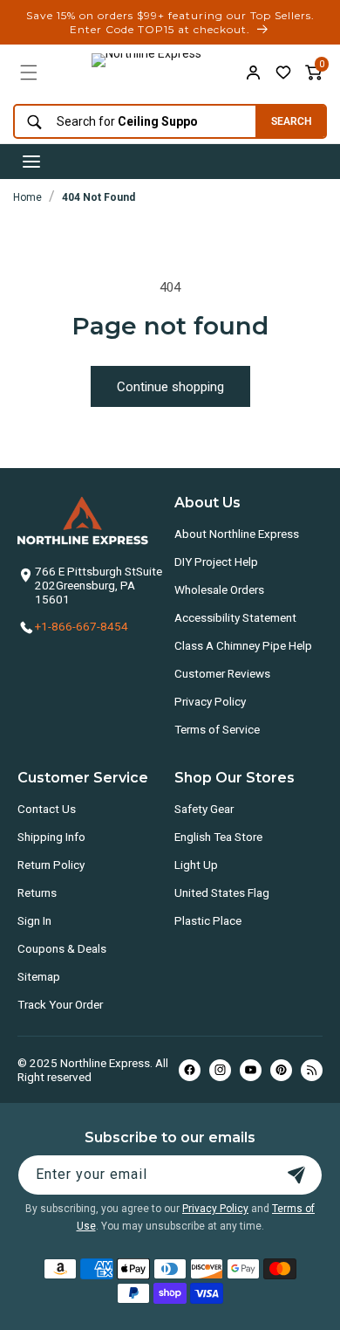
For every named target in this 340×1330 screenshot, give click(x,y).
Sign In (34, 920)
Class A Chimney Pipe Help (243, 645)
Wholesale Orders (219, 589)
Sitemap (38, 976)
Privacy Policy (210, 701)
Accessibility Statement (235, 617)
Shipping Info (51, 837)
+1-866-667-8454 (81, 626)
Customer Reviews (222, 673)
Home (27, 197)
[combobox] (130, 122)
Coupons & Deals (61, 948)
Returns (37, 892)
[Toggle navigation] (31, 161)
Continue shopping (170, 387)
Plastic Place (207, 920)
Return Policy (51, 865)
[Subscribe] (296, 1175)
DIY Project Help (216, 562)
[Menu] (29, 72)
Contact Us (46, 809)
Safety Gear (204, 809)
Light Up (196, 865)
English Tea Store (218, 837)
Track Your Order (60, 1004)
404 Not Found (98, 197)
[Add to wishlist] (283, 72)
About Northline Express (236, 534)
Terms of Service (217, 729)
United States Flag (221, 892)
